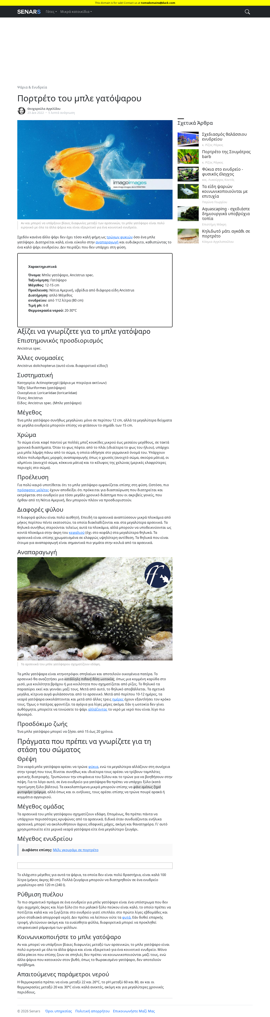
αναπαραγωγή (107, 242)
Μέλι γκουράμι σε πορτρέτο (76, 850)
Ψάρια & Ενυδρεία (32, 87)
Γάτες (50, 11)
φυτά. (126, 917)
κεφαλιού (77, 532)
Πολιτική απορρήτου (92, 1011)
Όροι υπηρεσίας (58, 1011)
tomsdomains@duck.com (158, 3)
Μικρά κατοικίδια (74, 11)
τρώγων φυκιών (120, 237)
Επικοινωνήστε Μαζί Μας (134, 1011)
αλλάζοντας (97, 709)
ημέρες (118, 699)
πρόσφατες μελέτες (33, 490)
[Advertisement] (135, 48)
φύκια (93, 766)
